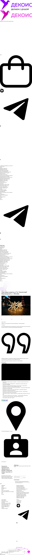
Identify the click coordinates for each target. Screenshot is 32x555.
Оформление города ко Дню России (5, 260)
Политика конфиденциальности (5, 552)
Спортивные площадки (3, 189)
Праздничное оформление (3, 168)
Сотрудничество (2, 194)
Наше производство (2, 196)
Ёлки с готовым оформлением (4, 252)
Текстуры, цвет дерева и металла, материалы (6, 192)
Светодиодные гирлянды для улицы (5, 178)
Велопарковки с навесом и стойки (4, 184)
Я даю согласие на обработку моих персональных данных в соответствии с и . (22, 482)
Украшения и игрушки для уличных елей (5, 253)
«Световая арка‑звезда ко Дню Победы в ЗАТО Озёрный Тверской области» (13, 396)
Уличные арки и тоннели (3, 182)
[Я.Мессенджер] (7, 400)
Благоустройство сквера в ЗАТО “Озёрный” (8, 397)
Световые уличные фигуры (3, 174)
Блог (0, 198)
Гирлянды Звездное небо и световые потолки (6, 177)
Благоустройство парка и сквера (4, 185)
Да (0, 554)
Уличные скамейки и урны (3, 269)
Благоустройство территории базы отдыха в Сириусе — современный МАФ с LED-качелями (15, 395)
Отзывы (1, 197)
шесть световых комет (18, 326)
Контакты (1, 199)
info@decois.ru (7, 165)
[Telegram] (1, 400)
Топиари (1, 270)
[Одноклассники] (5, 400)
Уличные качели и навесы (3, 267)
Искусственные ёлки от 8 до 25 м (4, 254)
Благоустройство (2, 181)
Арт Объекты (2, 183)
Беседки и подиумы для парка (4, 268)
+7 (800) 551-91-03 (2, 165)
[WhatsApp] (3, 400)
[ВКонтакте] (4, 400)
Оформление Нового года (3, 169)
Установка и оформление (3, 190)
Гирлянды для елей (2, 173)
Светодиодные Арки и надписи (4, 170)
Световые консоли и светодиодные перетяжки (6, 175)
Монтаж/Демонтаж (2, 191)
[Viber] (6, 400)
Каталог (1, 167)
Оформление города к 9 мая (4, 262)
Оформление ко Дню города (4, 261)
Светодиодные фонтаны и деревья (4, 176)
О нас (1, 277)
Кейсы (1, 193)
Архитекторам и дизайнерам (4, 276)
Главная (2, 486)
